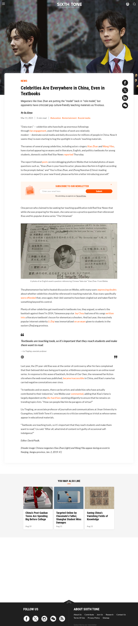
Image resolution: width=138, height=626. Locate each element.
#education (55, 118)
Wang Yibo (108, 146)
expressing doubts (107, 289)
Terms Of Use (79, 618)
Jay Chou (79, 313)
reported (68, 154)
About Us (78, 615)
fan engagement (38, 130)
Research (109, 615)
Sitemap (106, 618)
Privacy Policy (94, 618)
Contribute (89, 615)
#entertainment (69, 118)
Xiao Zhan (92, 146)
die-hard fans (54, 397)
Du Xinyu (28, 112)
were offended (28, 297)
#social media (84, 118)
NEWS (24, 81)
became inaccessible (73, 378)
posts (45, 161)
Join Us (100, 615)
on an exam (80, 321)
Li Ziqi (51, 321)
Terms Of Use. (81, 196)
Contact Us (121, 615)
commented (77, 393)
